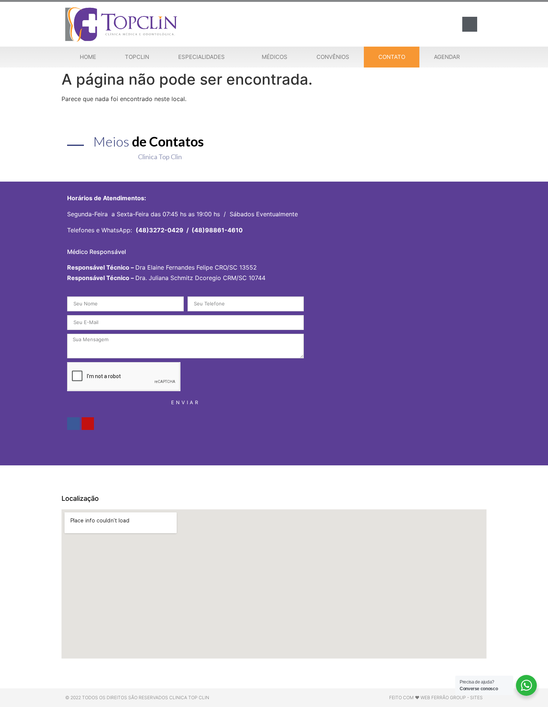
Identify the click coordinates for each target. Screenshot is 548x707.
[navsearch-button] (469, 24)
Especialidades (201, 56)
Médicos (274, 56)
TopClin (137, 56)
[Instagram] (88, 423)
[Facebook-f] (73, 423)
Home (88, 56)
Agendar (447, 56)
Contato (391, 56)
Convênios (332, 56)
